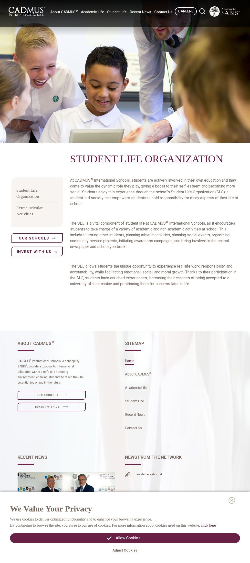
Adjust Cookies (125, 550)
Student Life (134, 401)
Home (129, 361)
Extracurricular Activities (29, 211)
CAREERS (186, 11)
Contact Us (163, 12)
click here (208, 525)
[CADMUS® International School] (224, 11)
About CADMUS (138, 374)
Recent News (140, 12)
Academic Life (136, 388)
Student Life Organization (27, 193)
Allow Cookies (128, 538)
